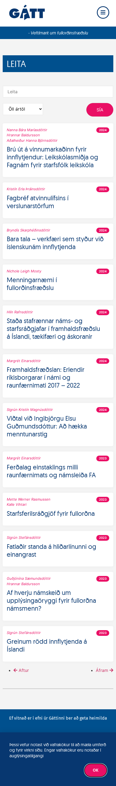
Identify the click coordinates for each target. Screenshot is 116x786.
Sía (100, 109)
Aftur (24, 670)
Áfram (102, 670)
